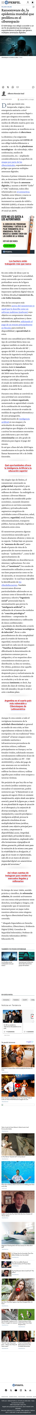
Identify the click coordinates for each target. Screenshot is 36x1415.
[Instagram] (21, 1390)
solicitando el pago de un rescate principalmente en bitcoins (17, 324)
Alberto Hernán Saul (16, 93)
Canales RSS (4, 1396)
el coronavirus (23, 191)
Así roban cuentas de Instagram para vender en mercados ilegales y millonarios (18, 877)
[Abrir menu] (2, 2)
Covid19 (25, 1000)
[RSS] (25, 1391)
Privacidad (29, 1396)
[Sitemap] (30, 1390)
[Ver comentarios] (33, 7)
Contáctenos (21, 1396)
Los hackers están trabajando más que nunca (18, 262)
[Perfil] (18, 1386)
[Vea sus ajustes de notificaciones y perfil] (32, 2)
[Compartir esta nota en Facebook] (3, 87)
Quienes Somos (13, 1396)
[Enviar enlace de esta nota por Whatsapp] (12, 87)
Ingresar (28, 2)
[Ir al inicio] (12, 2)
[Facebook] (6, 1390)
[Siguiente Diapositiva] (33, 1021)
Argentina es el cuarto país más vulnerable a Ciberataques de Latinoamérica (18, 704)
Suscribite (9, 246)
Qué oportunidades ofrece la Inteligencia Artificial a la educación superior (18, 468)
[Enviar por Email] (17, 87)
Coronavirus (6, 1000)
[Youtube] (16, 1391)
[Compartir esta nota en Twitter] (8, 87)
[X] (11, 1390)
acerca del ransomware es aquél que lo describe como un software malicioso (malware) (17, 308)
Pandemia (16, 1000)
